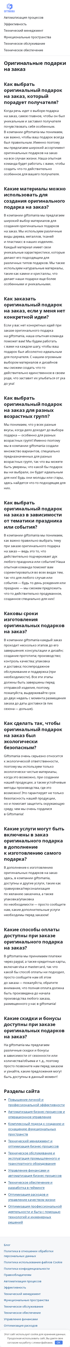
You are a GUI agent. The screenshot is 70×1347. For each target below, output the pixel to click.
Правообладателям (17, 1275)
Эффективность (15, 24)
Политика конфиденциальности (27, 1268)
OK (58, 1342)
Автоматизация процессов (23, 17)
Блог (7, 1245)
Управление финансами (21, 1319)
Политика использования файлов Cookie (33, 1262)
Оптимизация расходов (21, 1325)
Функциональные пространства (27, 37)
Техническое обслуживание (24, 43)
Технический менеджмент (23, 30)
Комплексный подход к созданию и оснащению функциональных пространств (36, 1128)
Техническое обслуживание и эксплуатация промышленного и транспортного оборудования (34, 1158)
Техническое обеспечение (23, 50)
